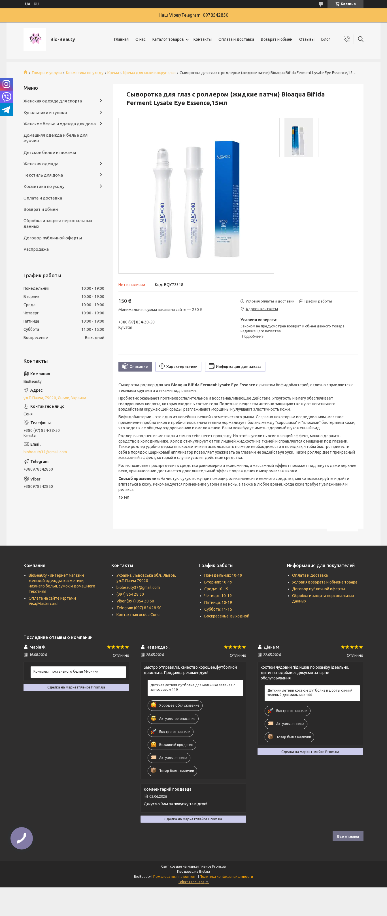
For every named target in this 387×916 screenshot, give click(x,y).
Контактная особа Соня (138, 614)
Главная (121, 39)
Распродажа (36, 249)
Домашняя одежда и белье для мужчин (56, 138)
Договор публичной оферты (53, 237)
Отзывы (306, 39)
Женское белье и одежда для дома (60, 123)
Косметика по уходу (84, 72)
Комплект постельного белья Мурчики (65, 671)
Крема (113, 72)
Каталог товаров (168, 39)
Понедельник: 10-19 (223, 575)
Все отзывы (348, 836)
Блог (325, 39)
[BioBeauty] (35, 39)
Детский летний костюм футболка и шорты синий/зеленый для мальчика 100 (309, 692)
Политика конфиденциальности (226, 876)
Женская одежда (41, 163)
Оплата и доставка (236, 39)
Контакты (203, 39)
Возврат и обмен (276, 39)
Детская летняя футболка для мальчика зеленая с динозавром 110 (192, 687)
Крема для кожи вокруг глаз (149, 72)
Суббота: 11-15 (218, 609)
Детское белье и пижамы (50, 152)
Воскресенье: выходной (226, 616)
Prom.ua (219, 866)
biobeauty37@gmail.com (45, 452)
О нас (140, 39)
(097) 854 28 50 (130, 594)
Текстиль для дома (43, 175)
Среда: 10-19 (216, 589)
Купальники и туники (45, 112)
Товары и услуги (46, 72)
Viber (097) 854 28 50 (135, 601)
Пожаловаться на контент (175, 876)
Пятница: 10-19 (218, 602)
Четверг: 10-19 (218, 595)
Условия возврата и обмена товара (324, 582)
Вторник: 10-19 (218, 582)
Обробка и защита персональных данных (58, 223)
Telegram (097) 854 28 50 (138, 608)
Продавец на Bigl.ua (193, 871)
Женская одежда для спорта (53, 100)
